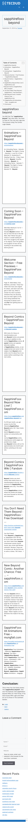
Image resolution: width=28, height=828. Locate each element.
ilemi (5, 707)
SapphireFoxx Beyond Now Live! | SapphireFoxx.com (13, 83)
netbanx (4, 783)
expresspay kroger (8, 793)
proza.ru (4, 786)
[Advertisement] (14, 46)
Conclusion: (8, 104)
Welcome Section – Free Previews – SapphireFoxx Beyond (14, 76)
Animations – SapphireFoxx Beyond (12, 68)
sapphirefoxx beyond (10, 65)
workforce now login (8, 801)
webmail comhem (7, 812)
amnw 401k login (7, 796)
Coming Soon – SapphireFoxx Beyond (13, 72)
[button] (19, 7)
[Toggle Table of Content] (22, 63)
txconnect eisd (7, 778)
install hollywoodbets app (10, 780)
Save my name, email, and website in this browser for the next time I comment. (13, 756)
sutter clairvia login (8, 791)
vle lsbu (4, 815)
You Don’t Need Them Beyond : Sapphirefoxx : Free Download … (14, 91)
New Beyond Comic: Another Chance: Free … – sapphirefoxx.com (13, 96)
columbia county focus (9, 788)
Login (6, 704)
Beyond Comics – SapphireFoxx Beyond (13, 80)
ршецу (6, 709)
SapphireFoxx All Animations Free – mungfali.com (13, 101)
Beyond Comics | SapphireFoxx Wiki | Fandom (13, 87)
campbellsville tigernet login (11, 804)
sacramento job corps (9, 809)
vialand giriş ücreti (8, 807)
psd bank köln (6, 799)
